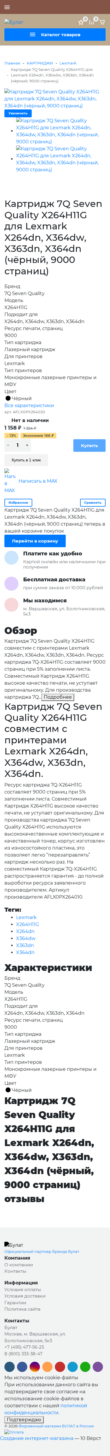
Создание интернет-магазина (36, 1438)
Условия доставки (24, 1296)
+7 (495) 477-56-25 (85, 7)
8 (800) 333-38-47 (23, 1353)
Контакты (15, 1271)
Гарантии (15, 1302)
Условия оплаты (22, 1289)
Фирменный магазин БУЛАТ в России (56, 1426)
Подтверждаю (24, 1419)
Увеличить (18, 113)
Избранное (18, 503)
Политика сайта (22, 1309)
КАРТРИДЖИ (40, 63)
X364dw (25, 938)
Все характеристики (29, 405)
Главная (12, 63)
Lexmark (68, 63)
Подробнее (58, 697)
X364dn (25, 952)
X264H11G (27, 924)
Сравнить (92, 503)
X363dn (25, 945)
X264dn (25, 931)
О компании (18, 1264)
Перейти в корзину (35, 541)
